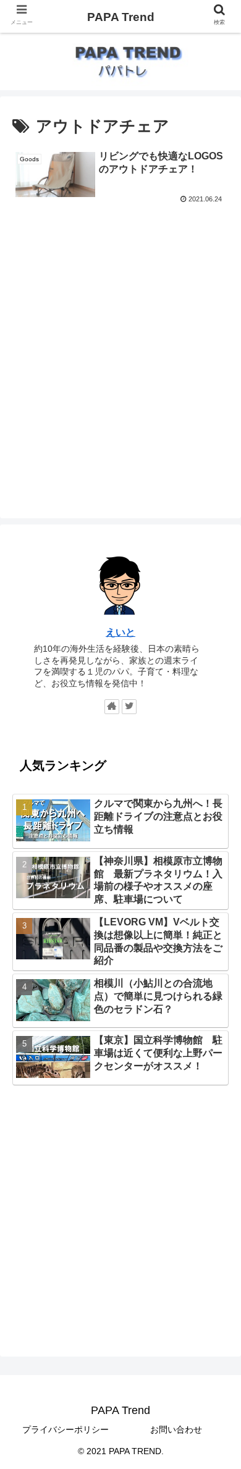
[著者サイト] (111, 706)
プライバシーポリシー (65, 1429)
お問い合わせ (176, 1429)
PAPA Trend (120, 17)
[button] (216, 1162)
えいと (120, 632)
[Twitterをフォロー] (129, 706)
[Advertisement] (120, 334)
